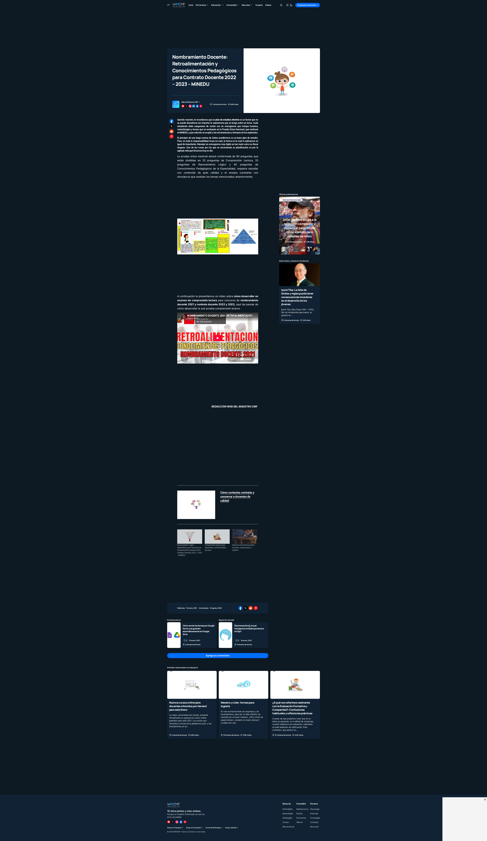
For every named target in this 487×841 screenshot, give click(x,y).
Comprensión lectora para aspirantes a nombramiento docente (215, 547)
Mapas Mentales (306, 200)
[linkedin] (193, 106)
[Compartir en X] (171, 126)
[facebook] (197, 106)
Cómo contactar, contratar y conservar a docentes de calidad (237, 496)
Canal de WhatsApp (213, 828)
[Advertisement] (243, 28)
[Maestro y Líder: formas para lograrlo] (243, 685)
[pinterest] (201, 106)
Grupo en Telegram (174, 828)
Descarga (286, 200)
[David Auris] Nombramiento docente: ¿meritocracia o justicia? (243, 547)
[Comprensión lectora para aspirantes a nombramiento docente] (217, 536)
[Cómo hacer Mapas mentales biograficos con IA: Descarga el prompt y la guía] (299, 226)
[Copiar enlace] (171, 136)
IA (295, 200)
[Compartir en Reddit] (171, 131)
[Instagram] (177, 822)
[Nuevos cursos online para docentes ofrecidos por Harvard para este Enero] (192, 685)
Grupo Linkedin (231, 828)
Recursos (286, 204)
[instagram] (190, 106)
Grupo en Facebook (193, 828)
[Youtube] (169, 822)
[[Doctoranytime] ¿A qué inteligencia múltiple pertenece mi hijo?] (225, 635)
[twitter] (186, 106)
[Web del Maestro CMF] (175, 104)
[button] (169, 5)
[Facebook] (181, 822)
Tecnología (298, 204)
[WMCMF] (185, 822)
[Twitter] (173, 822)
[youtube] (183, 106)
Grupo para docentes (306, 5)
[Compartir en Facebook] (171, 121)
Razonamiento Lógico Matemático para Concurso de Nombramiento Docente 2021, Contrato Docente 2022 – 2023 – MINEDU (189, 550)
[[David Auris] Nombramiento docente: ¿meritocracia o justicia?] (244, 536)
